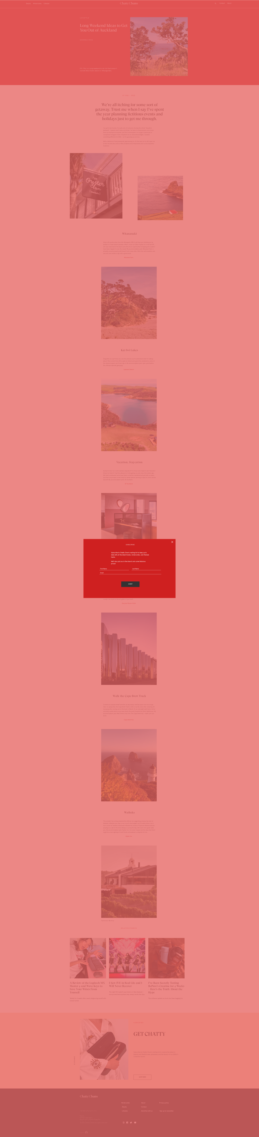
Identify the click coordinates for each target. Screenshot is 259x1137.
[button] (172, 542)
